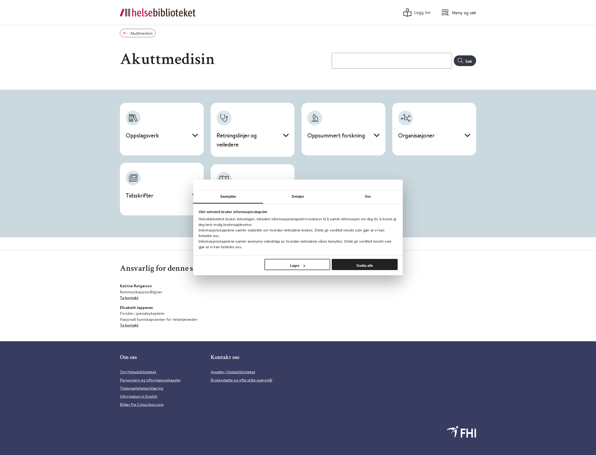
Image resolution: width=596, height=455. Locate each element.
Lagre (294, 266)
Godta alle (364, 266)
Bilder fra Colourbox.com (142, 404)
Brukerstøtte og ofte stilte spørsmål (241, 380)
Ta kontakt (129, 297)
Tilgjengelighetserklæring (141, 388)
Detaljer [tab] (298, 196)
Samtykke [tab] (228, 196)
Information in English (138, 396)
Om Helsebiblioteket (138, 372)
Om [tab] (368, 196)
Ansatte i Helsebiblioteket (233, 372)
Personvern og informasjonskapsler (150, 380)
